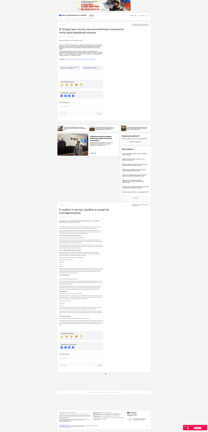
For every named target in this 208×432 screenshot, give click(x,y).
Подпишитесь (198, 428)
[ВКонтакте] (62, 96)
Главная (61, 18)
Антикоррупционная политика (65, 424)
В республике (63, 24)
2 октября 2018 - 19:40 (62, 36)
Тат (132, 15)
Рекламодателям (83, 18)
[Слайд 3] (88, 157)
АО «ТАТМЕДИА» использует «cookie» (66, 425)
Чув (135, 15)
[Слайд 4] (90, 157)
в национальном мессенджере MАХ (91, 68)
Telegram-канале (65, 68)
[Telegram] (69, 96)
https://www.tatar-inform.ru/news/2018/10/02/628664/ (80, 59)
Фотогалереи (68, 18)
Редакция (74, 18)
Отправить (99, 113)
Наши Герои (91, 18)
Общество (62, 205)
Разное (119, 392)
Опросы (102, 392)
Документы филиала (111, 392)
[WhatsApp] (73, 96)
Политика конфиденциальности (65, 427)
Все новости (135, 198)
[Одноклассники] (65, 96)
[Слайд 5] (92, 157)
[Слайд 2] (86, 157)
